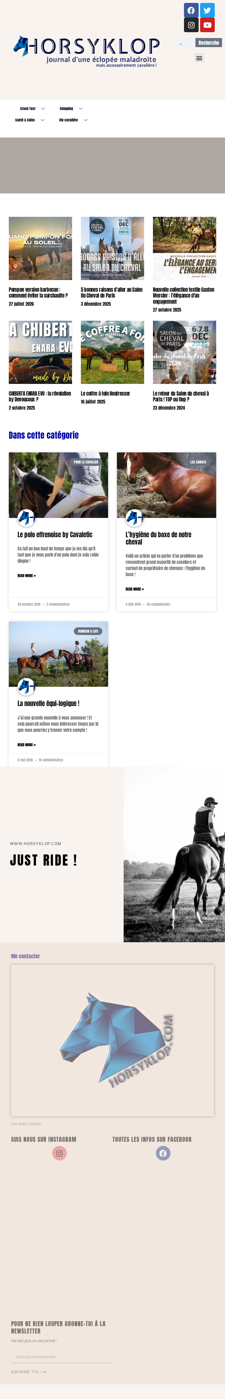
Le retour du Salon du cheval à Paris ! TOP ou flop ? (181, 396)
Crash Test (27, 108)
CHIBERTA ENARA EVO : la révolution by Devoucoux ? (40, 396)
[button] (199, 58)
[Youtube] (207, 25)
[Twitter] (207, 10)
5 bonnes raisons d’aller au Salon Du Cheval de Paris (111, 292)
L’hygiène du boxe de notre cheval (158, 538)
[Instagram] (191, 25)
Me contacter (25, 956)
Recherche (209, 42)
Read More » (27, 575)
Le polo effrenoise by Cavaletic (55, 534)
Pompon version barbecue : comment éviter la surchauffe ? (38, 292)
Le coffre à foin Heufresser (105, 393)
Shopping (66, 108)
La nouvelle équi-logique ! (48, 703)
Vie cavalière (68, 120)
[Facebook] (191, 10)
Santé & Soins (25, 120)
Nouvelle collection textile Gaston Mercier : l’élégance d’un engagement (183, 295)
